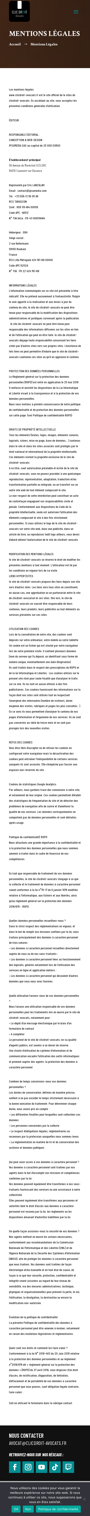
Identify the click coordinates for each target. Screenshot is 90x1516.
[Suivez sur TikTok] (55, 1467)
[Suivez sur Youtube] (41, 1467)
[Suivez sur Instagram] (28, 1467)
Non (28, 1509)
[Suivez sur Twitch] (68, 1467)
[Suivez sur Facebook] (15, 1467)
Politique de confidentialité (58, 1509)
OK (16, 1509)
